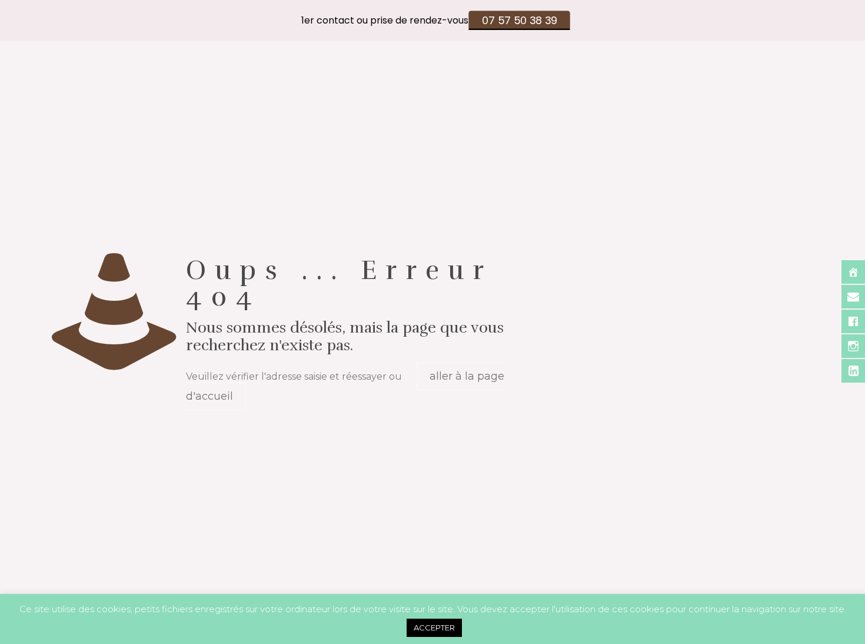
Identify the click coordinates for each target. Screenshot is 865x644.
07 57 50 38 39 (519, 20)
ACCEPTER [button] (434, 627)
